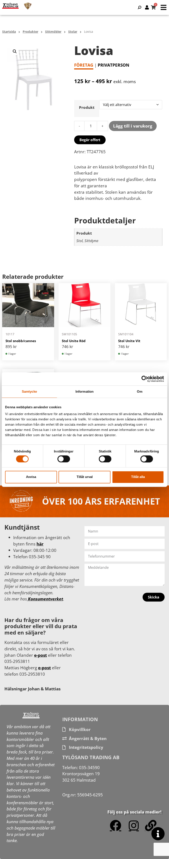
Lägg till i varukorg (132, 126)
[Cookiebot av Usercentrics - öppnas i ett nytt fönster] (144, 379)
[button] (15, 51)
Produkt (86, 107)
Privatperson (113, 65)
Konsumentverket (45, 599)
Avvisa (31, 477)
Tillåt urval (85, 477)
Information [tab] (84, 391)
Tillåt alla (138, 477)
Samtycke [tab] (29, 391)
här (40, 544)
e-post (40, 655)
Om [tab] (139, 391)
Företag (83, 65)
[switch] (63, 458)
